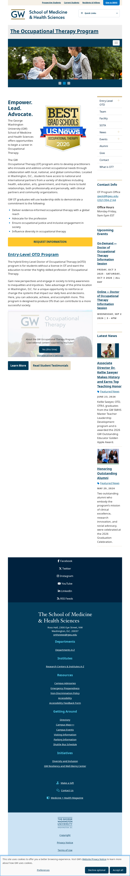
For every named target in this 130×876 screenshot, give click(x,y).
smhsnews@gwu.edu (65, 634)
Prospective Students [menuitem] (51, 2)
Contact (104, 160)
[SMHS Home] (40, 15)
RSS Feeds (66, 598)
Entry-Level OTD (106, 102)
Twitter (66, 568)
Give (102, 153)
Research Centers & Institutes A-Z (65, 666)
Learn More (18, 365)
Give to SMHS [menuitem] (111, 2)
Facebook (66, 561)
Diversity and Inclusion (65, 761)
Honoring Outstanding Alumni (107, 473)
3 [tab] (68, 83)
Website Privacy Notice (94, 859)
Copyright (65, 835)
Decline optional (96, 870)
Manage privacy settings (50, 355)
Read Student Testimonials (50, 365)
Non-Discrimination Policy (65, 693)
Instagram (66, 576)
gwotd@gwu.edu (107, 196)
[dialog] (65, 866)
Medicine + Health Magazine (67, 797)
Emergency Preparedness (65, 688)
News (103, 132)
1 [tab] (60, 83)
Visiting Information (65, 734)
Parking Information (65, 739)
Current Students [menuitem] (71, 2)
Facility (104, 118)
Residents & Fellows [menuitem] (91, 2)
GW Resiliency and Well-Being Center (65, 766)
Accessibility (65, 698)
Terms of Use (65, 850)
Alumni (104, 146)
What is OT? (107, 167)
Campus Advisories (65, 683)
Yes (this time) (49, 349)
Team (103, 111)
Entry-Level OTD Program (33, 254)
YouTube (67, 583)
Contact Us (67, 790)
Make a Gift (67, 782)
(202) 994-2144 (106, 200)
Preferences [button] (43, 870)
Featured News (109, 391)
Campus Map (63, 724)
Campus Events (65, 729)
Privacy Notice (65, 842)
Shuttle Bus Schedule (65, 744)
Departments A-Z (65, 649)
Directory (65, 719)
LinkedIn (66, 591)
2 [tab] (64, 83)
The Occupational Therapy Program (54, 31)
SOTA (103, 125)
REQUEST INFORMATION (50, 242)
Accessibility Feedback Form (65, 702)
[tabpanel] (65, 63)
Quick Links (90, 13)
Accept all (118, 870)
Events (103, 139)
